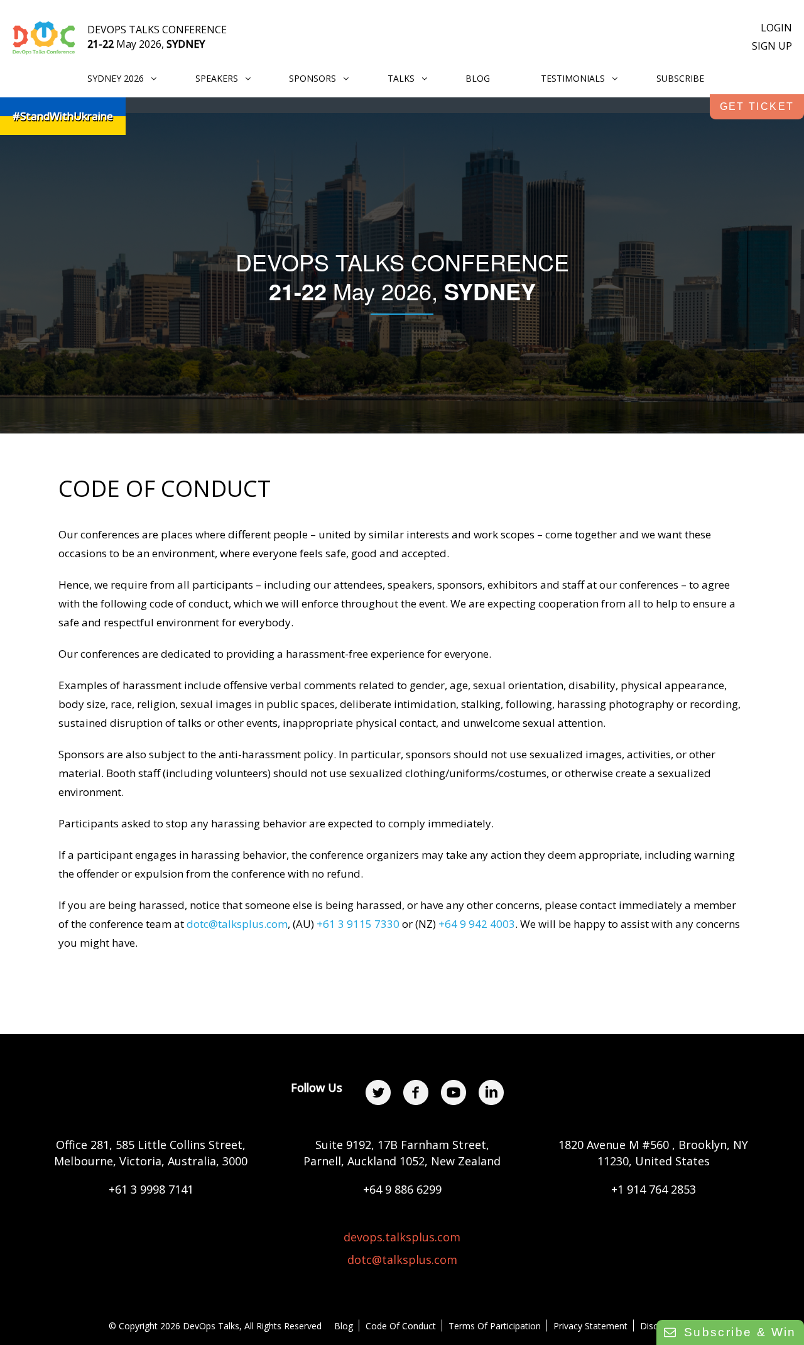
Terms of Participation (494, 1326)
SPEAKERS (216, 78)
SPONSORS (312, 78)
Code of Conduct (401, 1326)
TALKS (401, 78)
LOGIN (776, 28)
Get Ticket (757, 106)
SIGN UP (772, 46)
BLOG (477, 78)
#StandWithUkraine (63, 116)
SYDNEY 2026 (115, 78)
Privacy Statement (590, 1326)
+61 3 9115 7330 (358, 924)
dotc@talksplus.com (237, 924)
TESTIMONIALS (573, 78)
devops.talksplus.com (402, 1236)
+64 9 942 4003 (476, 924)
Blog (343, 1326)
